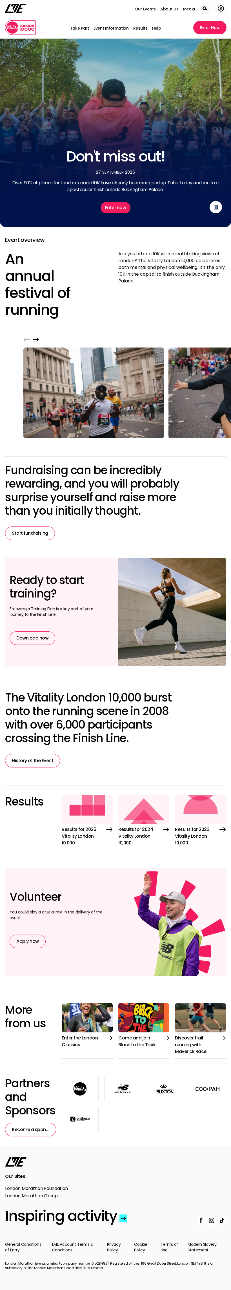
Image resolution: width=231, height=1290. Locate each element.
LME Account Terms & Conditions (73, 1247)
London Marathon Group (31, 1196)
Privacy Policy (114, 1247)
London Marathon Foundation (36, 1188)
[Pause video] (216, 207)
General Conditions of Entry (23, 1247)
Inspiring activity (61, 1215)
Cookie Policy (140, 1247)
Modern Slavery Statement (202, 1247)
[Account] (220, 8)
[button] (26, 339)
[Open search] (205, 8)
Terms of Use (169, 1247)
